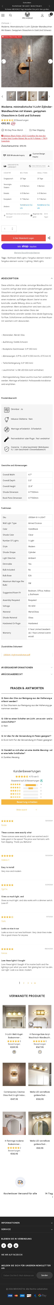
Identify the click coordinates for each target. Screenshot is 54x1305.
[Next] (50, 61)
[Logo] (27, 15)
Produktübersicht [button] (9, 398)
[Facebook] (3, 1245)
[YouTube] (16, 1245)
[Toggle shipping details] (48, 166)
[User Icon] (42, 15)
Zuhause (5, 23)
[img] (7, 821)
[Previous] (3, 61)
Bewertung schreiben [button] (27, 802)
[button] (7, 120)
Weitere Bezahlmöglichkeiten (27, 253)
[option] (27, 61)
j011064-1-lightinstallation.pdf (17, 654)
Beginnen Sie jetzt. (37, 215)
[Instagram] (9, 1245)
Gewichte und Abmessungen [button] (14, 465)
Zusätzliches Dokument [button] (11, 646)
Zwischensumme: (10, 146)
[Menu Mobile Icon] (2, 15)
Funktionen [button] (6, 508)
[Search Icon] (10, 15)
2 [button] (23, 983)
